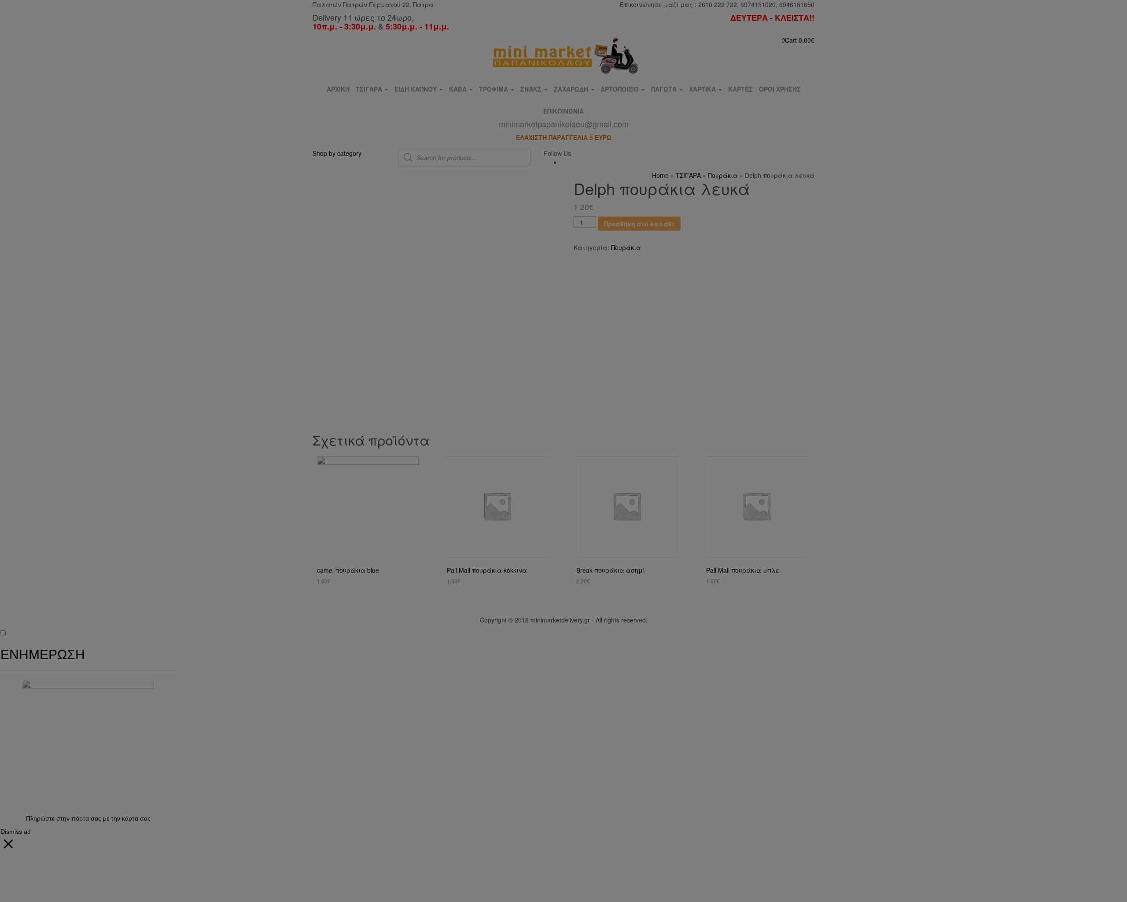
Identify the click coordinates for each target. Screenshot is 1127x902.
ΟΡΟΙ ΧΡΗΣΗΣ (780, 89)
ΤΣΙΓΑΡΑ (370, 89)
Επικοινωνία (564, 124)
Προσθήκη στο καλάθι (639, 223)
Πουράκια (723, 175)
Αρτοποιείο (620, 89)
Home (660, 175)
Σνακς (531, 89)
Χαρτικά (703, 89)
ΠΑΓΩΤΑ (664, 89)
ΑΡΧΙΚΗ (338, 89)
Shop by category (337, 153)
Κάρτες (740, 89)
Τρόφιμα (494, 89)
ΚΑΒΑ (458, 89)
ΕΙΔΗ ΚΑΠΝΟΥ (416, 89)
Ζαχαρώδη (572, 89)
